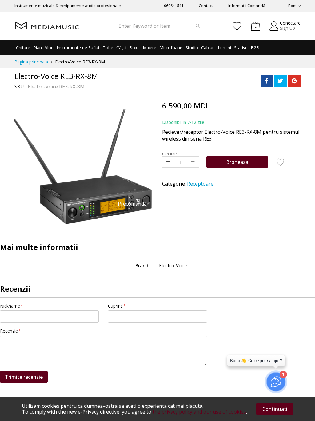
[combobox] (158, 26)
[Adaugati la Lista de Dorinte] (281, 162)
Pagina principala (31, 62)
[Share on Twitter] (280, 81)
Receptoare (200, 183)
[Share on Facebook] (267, 81)
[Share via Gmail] (294, 81)
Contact (206, 5)
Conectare (290, 23)
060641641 (173, 5)
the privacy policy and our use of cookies (199, 411)
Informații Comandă (246, 5)
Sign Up (287, 28)
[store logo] (46, 26)
